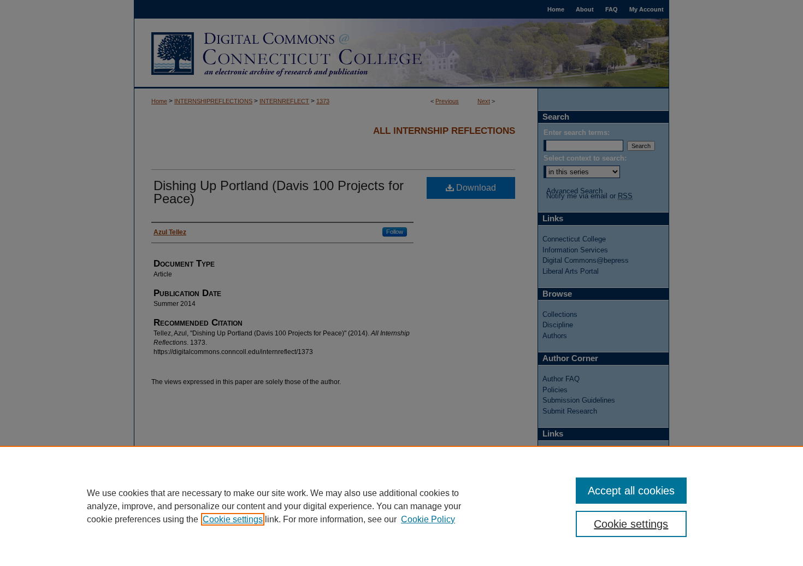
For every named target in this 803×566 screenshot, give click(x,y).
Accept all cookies (631, 491)
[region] (401, 506)
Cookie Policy (428, 519)
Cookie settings (233, 519)
